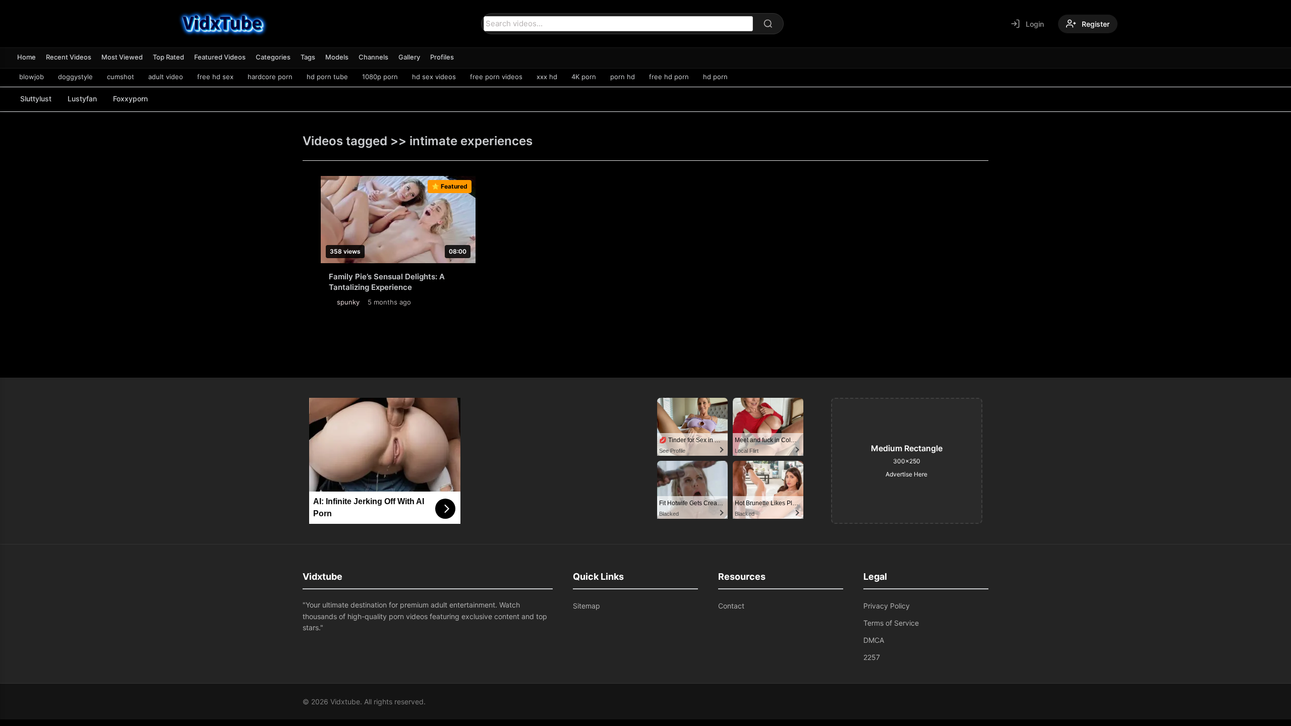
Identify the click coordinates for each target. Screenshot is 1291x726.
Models (336, 57)
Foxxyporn (130, 98)
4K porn (583, 77)
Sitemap (586, 605)
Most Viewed (122, 57)
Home (26, 57)
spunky (348, 302)
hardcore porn (270, 77)
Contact (731, 605)
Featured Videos (220, 57)
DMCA (873, 640)
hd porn (715, 77)
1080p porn (380, 77)
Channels (373, 57)
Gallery (409, 57)
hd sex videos (434, 77)
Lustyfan (82, 98)
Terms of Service (891, 623)
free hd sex (215, 77)
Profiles (442, 57)
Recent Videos (68, 57)
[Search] (768, 24)
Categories (273, 57)
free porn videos (496, 77)
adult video (165, 77)
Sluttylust (35, 98)
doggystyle (75, 77)
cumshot (120, 77)
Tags (308, 57)
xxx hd (547, 77)
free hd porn (669, 77)
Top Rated (168, 57)
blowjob (31, 77)
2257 (871, 657)
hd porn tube (327, 77)
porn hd (622, 77)
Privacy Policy (886, 605)
